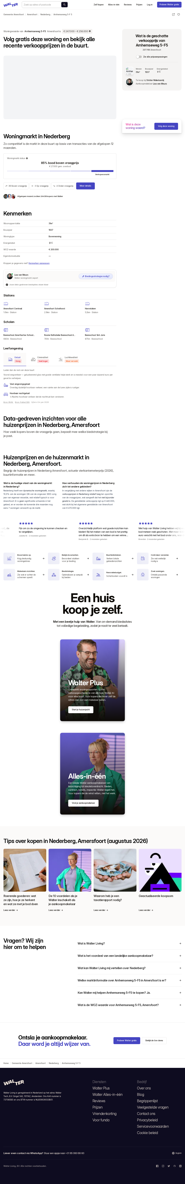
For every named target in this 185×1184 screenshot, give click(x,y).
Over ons (144, 1088)
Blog (140, 1094)
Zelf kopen (98, 4)
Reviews (128, 4)
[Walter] (10, 5)
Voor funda (100, 1120)
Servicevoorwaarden (153, 1126)
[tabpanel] (59, 383)
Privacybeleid (147, 1120)
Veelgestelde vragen (153, 1107)
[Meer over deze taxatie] (90, 31)
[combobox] (45, 4)
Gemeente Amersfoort (13, 14)
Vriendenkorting (104, 1113)
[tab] (14, 359)
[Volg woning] (179, 14)
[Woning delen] (173, 14)
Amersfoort (32, 14)
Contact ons (146, 1113)
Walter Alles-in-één (107, 1094)
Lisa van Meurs (160, 84)
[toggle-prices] (139, 56)
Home (6, 1063)
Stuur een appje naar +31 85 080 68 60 (64, 1153)
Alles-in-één (113, 4)
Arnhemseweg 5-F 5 (62, 14)
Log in (149, 4)
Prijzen (139, 4)
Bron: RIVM (8, 402)
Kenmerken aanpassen (39, 263)
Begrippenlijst (147, 1101)
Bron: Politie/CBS (22, 402)
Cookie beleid (147, 1133)
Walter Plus (101, 1088)
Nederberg (45, 14)
